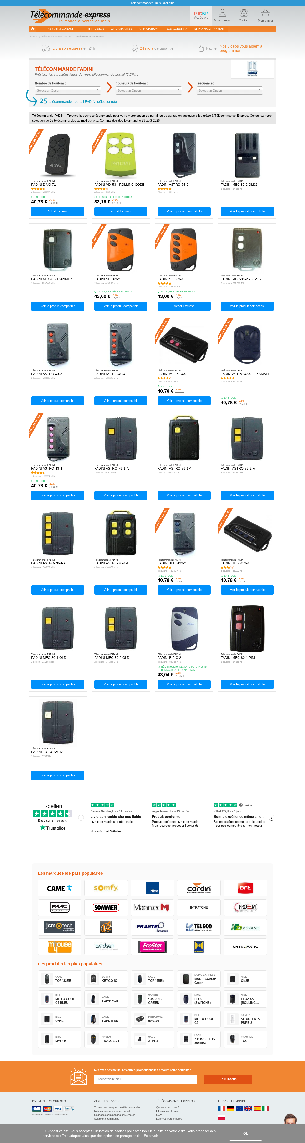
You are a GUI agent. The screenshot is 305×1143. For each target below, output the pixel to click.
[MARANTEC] (152, 907)
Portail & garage (60, 29)
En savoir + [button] (152, 1136)
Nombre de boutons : (50, 83)
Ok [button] (245, 1133)
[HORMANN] (199, 946)
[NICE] (152, 888)
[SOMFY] (106, 888)
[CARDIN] (199, 888)
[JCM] (59, 927)
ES (257, 1109)
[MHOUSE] (59, 946)
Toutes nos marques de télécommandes (117, 1107)
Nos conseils (176, 29)
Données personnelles (169, 1118)
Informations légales (167, 1111)
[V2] (106, 927)
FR (222, 1109)
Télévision (95, 29)
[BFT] (245, 888)
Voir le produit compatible (184, 211)
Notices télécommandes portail (112, 1111)
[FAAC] (59, 907)
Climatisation (121, 29)
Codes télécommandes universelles (114, 1114)
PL (222, 1118)
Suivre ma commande (106, 1118)
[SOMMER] (106, 907)
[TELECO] (199, 927)
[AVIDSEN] (106, 946)
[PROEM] (245, 907)
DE (230, 1109)
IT (266, 1109)
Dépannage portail (209, 29)
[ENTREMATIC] (245, 946)
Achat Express (58, 211)
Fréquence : (205, 83)
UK (248, 1109)
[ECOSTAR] (152, 946)
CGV (159, 1114)
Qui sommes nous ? (167, 1107)
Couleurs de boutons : (132, 83)
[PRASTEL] (152, 927)
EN (239, 1109)
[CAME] (59, 888)
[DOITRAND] (245, 927)
